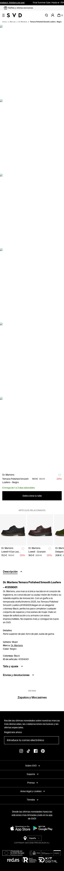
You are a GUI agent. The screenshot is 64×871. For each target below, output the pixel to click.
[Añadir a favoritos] (60, 475)
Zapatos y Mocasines (32, 697)
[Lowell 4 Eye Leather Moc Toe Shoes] (13, 529)
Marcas (13, 22)
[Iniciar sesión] (52, 15)
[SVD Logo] (14, 15)
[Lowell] (40, 529)
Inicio (4, 22)
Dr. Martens (22, 22)
